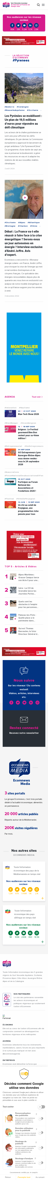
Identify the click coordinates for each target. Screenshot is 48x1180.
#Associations (12, 472)
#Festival (9, 499)
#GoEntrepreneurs (34, 446)
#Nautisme (24, 408)
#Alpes (21, 223)
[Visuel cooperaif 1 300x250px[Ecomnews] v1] (24, 545)
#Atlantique (34, 223)
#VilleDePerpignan (25, 499)
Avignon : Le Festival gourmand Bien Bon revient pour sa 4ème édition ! (28, 434)
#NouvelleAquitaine (15, 110)
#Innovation (11, 408)
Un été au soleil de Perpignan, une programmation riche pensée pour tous (28, 509)
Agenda (7, 1041)
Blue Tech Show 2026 (28, 414)
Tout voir (36, 397)
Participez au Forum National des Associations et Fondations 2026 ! (28, 486)
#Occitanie (32, 110)
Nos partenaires (22, 994)
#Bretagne (10, 226)
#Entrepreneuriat (13, 446)
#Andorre (9, 107)
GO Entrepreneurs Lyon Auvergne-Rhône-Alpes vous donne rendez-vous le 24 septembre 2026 (29, 458)
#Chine (33, 226)
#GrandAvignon (28, 423)
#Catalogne (23, 107)
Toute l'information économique (20, 4)
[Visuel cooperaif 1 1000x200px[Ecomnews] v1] (24, 40)
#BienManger (11, 423)
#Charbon (23, 226)
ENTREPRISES (9, 1060)
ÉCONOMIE (8, 1025)
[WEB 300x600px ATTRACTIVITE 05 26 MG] (24, 347)
